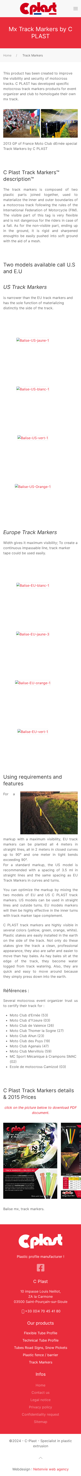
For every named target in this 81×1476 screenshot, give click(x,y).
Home (40, 1385)
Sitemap (40, 1422)
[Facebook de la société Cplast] (40, 1267)
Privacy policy (40, 1407)
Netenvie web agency (51, 1469)
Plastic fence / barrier (40, 1355)
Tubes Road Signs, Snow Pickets (40, 1347)
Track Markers (40, 1362)
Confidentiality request (40, 1414)
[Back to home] (38, 8)
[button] (75, 8)
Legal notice (40, 1400)
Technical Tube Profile (40, 1340)
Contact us (40, 1392)
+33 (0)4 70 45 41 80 (42, 1311)
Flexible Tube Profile (40, 1333)
